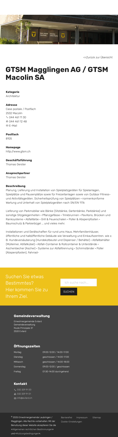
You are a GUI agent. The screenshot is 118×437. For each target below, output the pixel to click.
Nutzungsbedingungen (28, 433)
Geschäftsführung (19, 160)
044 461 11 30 (17, 117)
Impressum (82, 417)
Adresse (11, 105)
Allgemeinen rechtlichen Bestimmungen (32, 429)
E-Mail (13, 125)
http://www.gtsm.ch (18, 151)
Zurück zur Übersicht (99, 57)
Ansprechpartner (18, 173)
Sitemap (96, 417)
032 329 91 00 (24, 389)
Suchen (68, 291)
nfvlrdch (25, 398)
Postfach (12, 134)
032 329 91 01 (24, 394)
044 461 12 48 (18, 121)
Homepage (13, 147)
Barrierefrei (66, 417)
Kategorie (12, 92)
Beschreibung (15, 186)
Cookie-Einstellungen (71, 421)
